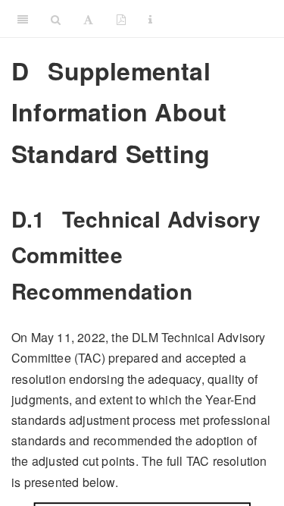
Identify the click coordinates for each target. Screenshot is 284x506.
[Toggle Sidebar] (22, 19)
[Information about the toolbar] (150, 19)
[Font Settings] (88, 19)
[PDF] (121, 19)
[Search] (55, 19)
